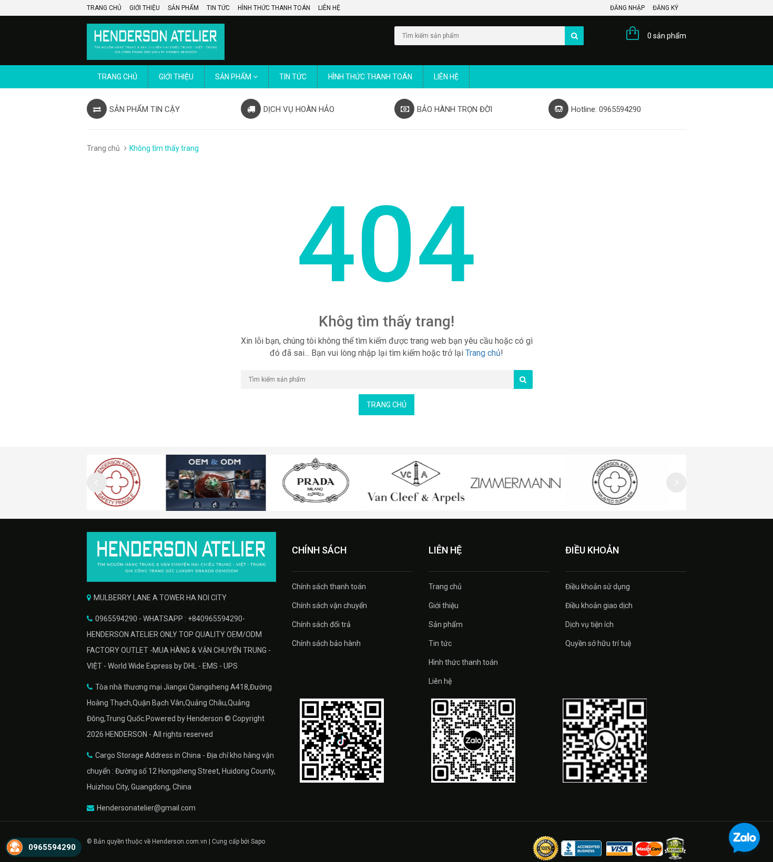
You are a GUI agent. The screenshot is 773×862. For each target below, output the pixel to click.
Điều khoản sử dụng (597, 586)
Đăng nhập (627, 8)
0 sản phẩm (666, 36)
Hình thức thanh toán (274, 8)
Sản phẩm (183, 8)
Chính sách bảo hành (326, 643)
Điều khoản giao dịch (599, 605)
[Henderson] (181, 557)
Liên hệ (329, 8)
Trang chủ (104, 8)
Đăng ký (665, 8)
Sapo (258, 841)
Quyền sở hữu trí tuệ (598, 643)
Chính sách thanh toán (329, 586)
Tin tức (218, 8)
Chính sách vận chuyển (329, 605)
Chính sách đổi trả (321, 624)
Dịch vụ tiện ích (589, 624)
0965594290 (52, 847)
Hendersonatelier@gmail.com (146, 808)
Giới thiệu (144, 8)
